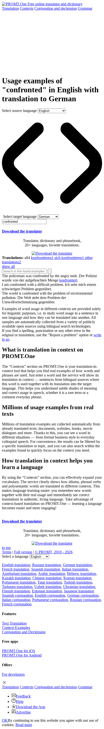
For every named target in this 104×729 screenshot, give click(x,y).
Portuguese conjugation (50, 600)
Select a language (15, 556)
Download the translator (22, 231)
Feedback (23, 696)
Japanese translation (79, 591)
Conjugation (55, 8)
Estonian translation (47, 591)
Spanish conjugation (17, 595)
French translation (15, 569)
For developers (13, 674)
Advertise (23, 712)
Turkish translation (78, 582)
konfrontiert (68, 280)
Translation (10, 8)
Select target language (20, 216)
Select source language (19, 111)
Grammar (85, 8)
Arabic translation (51, 574)
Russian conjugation (85, 600)
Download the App (30, 707)
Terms (6, 552)
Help (19, 701)
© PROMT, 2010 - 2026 (54, 552)
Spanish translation (45, 569)
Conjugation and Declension (23, 632)
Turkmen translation (17, 587)
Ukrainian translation (79, 587)
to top (6, 548)
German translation (77, 565)
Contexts (26, 8)
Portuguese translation (19, 582)
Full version (23, 552)
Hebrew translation (81, 574)
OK (5, 720)
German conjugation (82, 595)
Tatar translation (49, 582)
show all (8, 266)
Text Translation (14, 623)
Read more (23, 725)
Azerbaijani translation (19, 574)
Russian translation (46, 565)
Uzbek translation (47, 587)
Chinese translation (46, 578)
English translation (16, 565)
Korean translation (77, 578)
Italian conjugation (16, 600)
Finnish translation (16, 591)
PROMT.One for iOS (18, 651)
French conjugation (16, 604)
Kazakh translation (16, 578)
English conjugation (50, 595)
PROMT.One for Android (22, 655)
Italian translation (75, 569)
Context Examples (16, 628)
